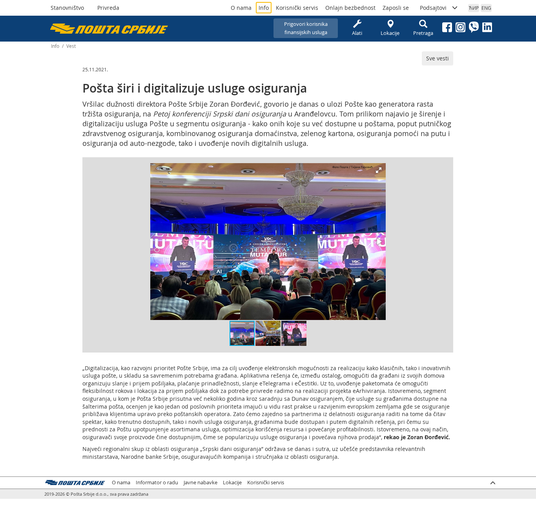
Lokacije (390, 32)
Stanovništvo (67, 7)
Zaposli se (396, 7)
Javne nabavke (200, 482)
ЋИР (474, 8)
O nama (241, 7)
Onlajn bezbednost (350, 7)
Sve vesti (437, 58)
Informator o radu (157, 482)
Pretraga (423, 32)
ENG (486, 8)
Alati (357, 32)
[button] (378, 170)
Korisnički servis (297, 7)
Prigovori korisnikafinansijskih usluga (306, 28)
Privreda (108, 7)
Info (264, 7)
